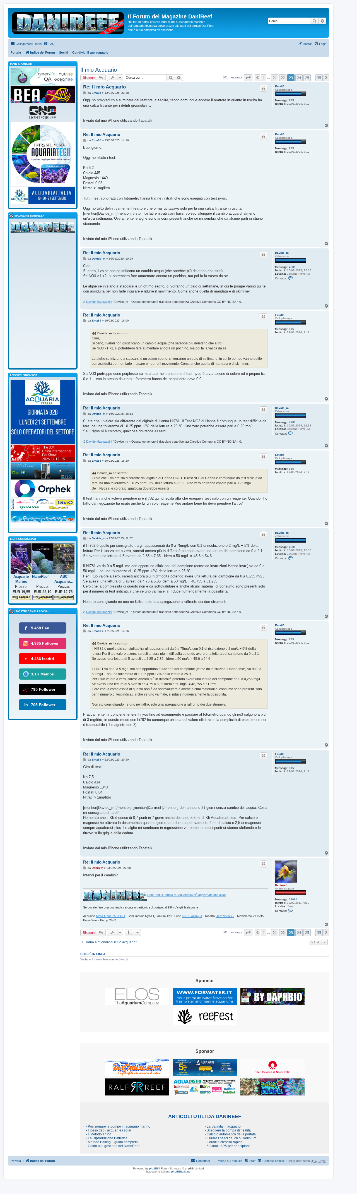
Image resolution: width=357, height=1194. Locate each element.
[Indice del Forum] (68, 22)
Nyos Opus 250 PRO (110, 916)
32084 (293, 899)
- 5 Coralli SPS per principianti (227, 1146)
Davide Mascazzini (99, 301)
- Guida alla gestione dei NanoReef (112, 1146)
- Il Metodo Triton (98, 1134)
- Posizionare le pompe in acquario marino (118, 1126)
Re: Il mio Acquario (104, 87)
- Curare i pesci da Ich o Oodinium (230, 1138)
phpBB (153, 1168)
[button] (248, 77)
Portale (16, 52)
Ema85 (279, 86)
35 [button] (319, 77)
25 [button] (307, 77)
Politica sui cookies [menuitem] (229, 1160)
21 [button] (275, 77)
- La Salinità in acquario (223, 1126)
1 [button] (264, 77)
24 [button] (299, 77)
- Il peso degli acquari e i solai (108, 1130)
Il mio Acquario (98, 70)
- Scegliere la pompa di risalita (228, 1130)
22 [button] (283, 77)
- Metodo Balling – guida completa (112, 1142)
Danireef (280, 885)
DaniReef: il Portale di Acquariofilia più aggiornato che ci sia (186, 894)
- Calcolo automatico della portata (230, 1134)
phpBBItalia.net (181, 1171)
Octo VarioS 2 (225, 916)
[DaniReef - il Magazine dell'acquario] (43, 228)
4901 (292, 266)
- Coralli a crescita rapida (224, 1142)
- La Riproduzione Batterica (106, 1138)
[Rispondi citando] (263, 88)
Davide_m (282, 252)
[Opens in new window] (136, 996)
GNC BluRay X (192, 916)
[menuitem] (49, 43)
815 (291, 100)
